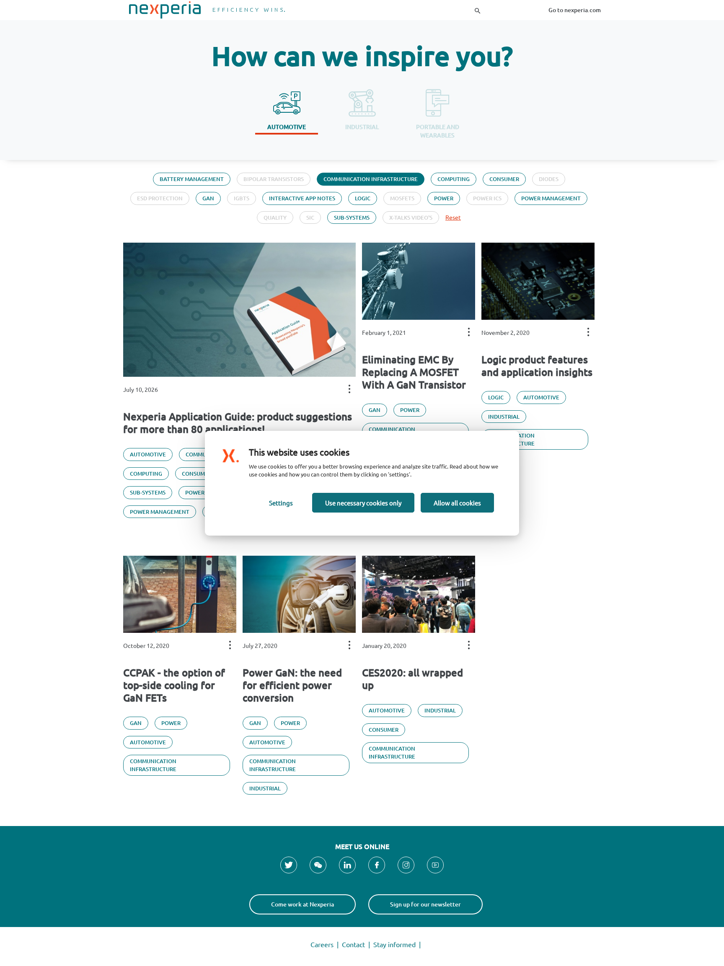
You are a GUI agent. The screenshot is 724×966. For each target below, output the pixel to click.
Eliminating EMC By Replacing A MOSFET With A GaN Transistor (414, 372)
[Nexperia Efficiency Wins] (207, 10)
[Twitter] (288, 865)
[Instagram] (406, 865)
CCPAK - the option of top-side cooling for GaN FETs (174, 685)
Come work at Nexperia (302, 904)
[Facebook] (376, 865)
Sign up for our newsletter (425, 904)
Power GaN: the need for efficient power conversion (292, 685)
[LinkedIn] (347, 865)
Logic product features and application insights (536, 365)
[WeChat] (318, 865)
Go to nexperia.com (574, 10)
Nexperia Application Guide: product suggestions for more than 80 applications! (237, 422)
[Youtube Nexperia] (435, 865)
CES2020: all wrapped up (412, 678)
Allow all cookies (457, 503)
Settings (281, 503)
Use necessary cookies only (363, 503)
